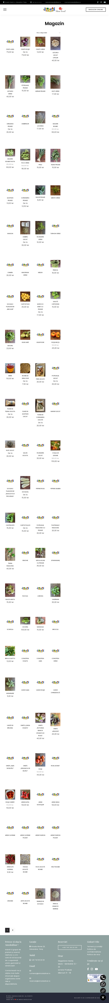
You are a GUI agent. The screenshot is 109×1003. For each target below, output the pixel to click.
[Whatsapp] (103, 984)
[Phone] (103, 977)
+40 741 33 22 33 (37, 2)
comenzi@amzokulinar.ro (53, 2)
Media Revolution (25, 999)
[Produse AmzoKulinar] (103, 991)
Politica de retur (93, 954)
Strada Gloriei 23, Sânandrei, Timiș (16, 2)
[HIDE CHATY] (103, 997)
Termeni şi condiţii (94, 946)
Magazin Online (96, 9)
